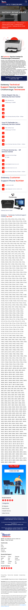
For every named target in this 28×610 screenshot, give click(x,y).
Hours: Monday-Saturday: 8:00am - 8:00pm (15, 144)
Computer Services (10, 22)
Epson (9, 563)
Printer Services (20, 22)
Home (3, 22)
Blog (2, 545)
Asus (9, 558)
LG (15, 561)
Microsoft (3, 556)
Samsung (17, 556)
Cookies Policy (22, 575)
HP (1, 559)
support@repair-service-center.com (13, 188)
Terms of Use (10, 575)
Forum (2, 546)
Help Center (3, 548)
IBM (16, 563)
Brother (2, 563)
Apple (2, 558)
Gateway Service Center (7, 24)
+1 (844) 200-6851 (16, 4)
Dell (9, 559)
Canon (9, 556)
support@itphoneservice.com (12, 164)
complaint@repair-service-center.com (14, 519)
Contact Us (3, 551)
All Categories (5, 506)
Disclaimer (16, 575)
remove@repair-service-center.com (14, 524)
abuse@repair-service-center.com (14, 529)
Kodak (16, 558)
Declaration (3, 576)
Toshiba (10, 561)
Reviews (3, 550)
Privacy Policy (4, 575)
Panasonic (17, 559)
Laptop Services (5, 513)
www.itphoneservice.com (11, 167)
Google (2, 561)
